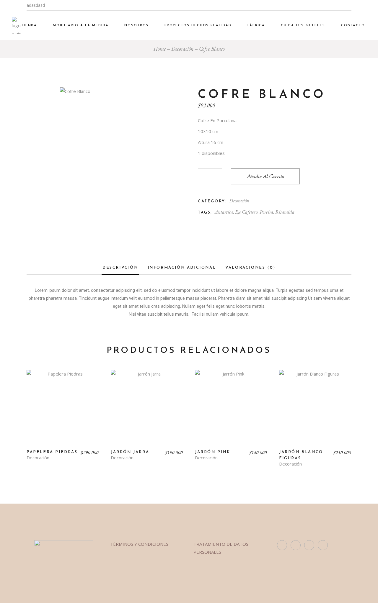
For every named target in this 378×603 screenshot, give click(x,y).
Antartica (224, 212)
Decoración (239, 200)
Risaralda (284, 212)
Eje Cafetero (246, 212)
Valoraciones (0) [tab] (250, 268)
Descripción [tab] (120, 268)
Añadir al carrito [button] (63, 410)
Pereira (266, 212)
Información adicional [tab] (182, 268)
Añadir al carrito (265, 176)
